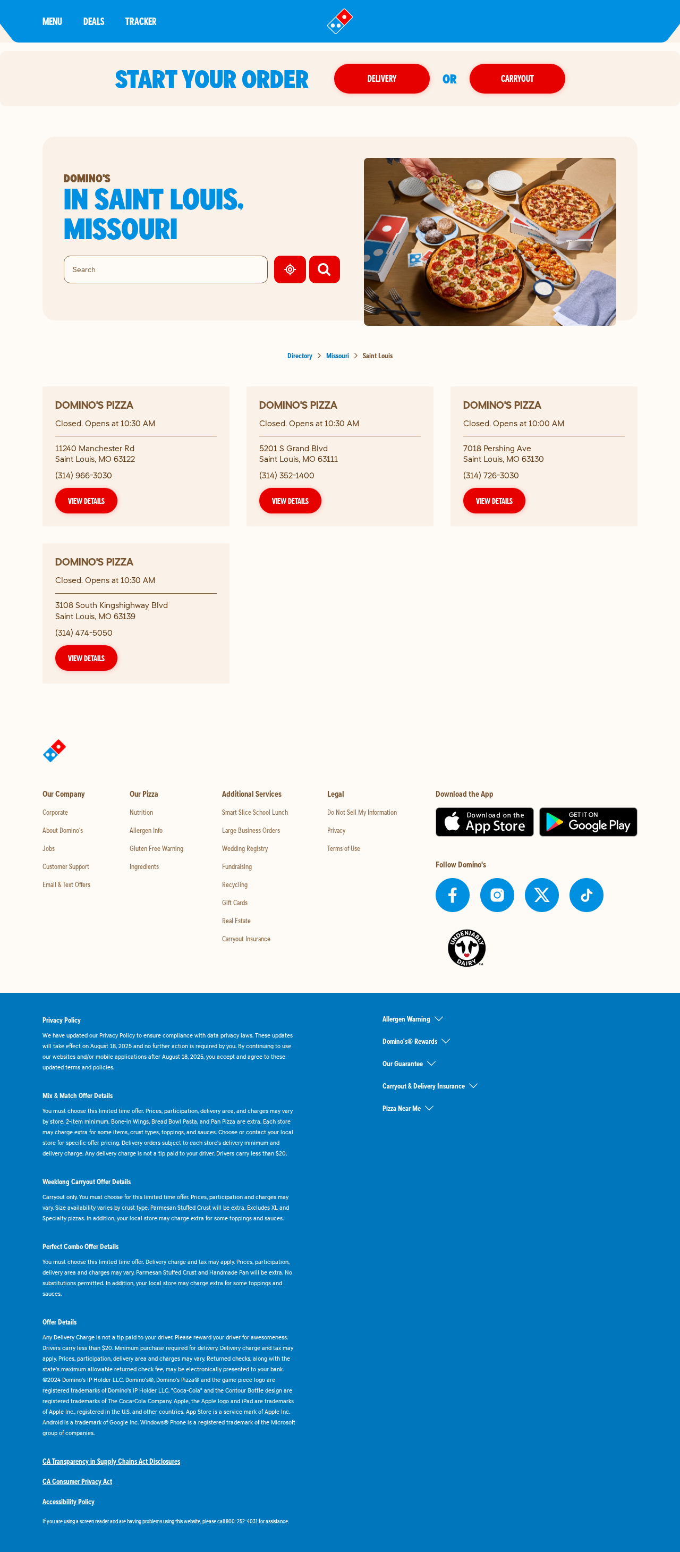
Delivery (382, 78)
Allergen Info (146, 830)
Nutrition (141, 812)
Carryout (517, 78)
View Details (86, 500)
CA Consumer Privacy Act (77, 1481)
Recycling (235, 884)
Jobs (48, 848)
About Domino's (62, 830)
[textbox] (170, 1521)
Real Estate (236, 920)
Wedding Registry (245, 848)
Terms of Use (343, 848)
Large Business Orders (251, 830)
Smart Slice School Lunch (255, 812)
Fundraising (237, 866)
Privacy (336, 830)
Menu (52, 21)
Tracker (141, 21)
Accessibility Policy (68, 1501)
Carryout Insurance (246, 938)
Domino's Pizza (94, 404)
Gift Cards (235, 902)
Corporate (55, 812)
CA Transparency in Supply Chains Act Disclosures (111, 1461)
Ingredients (144, 866)
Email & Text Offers (66, 884)
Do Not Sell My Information (362, 812)
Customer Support (65, 866)
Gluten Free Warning (156, 848)
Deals (93, 21)
